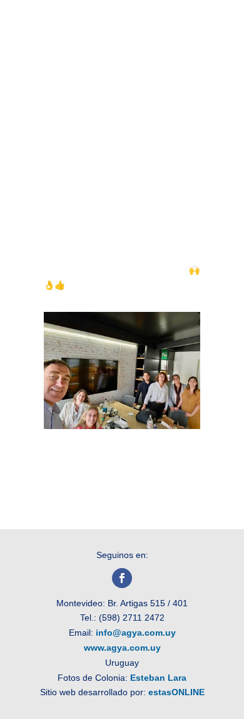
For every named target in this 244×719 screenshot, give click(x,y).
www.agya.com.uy (122, 648)
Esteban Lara (158, 678)
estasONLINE (176, 692)
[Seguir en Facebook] (122, 578)
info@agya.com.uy (136, 633)
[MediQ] (122, 426)
